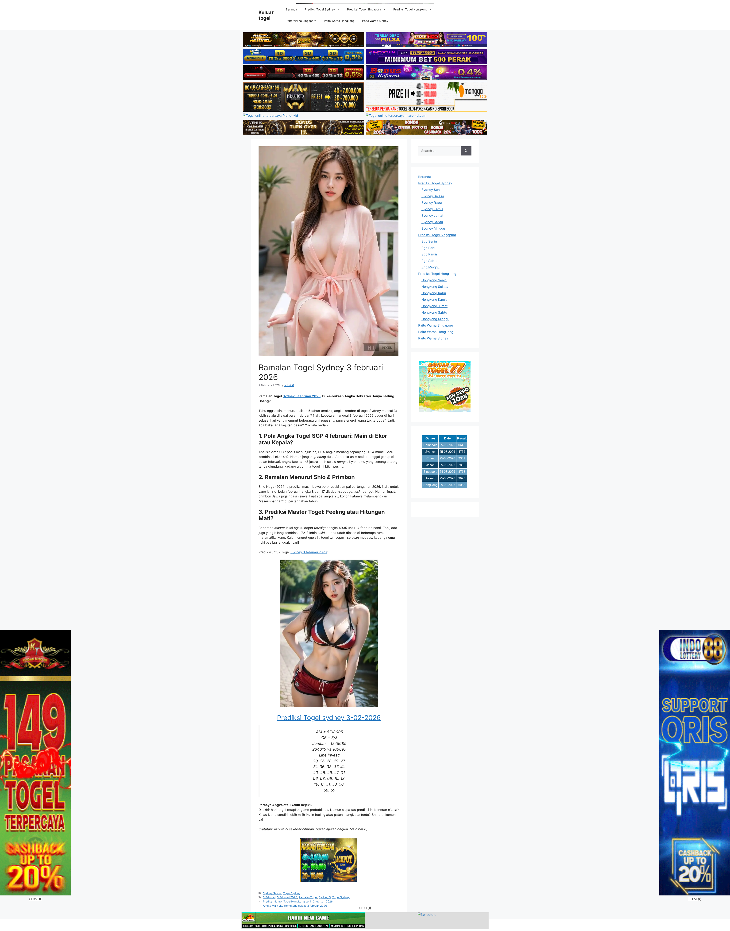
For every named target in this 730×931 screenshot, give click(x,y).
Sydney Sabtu (432, 222)
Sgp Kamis (429, 254)
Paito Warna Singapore (301, 21)
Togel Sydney (291, 893)
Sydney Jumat (432, 215)
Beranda (291, 9)
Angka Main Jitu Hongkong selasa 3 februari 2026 (295, 905)
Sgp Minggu (430, 267)
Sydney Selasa (272, 893)
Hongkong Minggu (435, 319)
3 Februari (269, 897)
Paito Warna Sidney (375, 21)
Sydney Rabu (431, 203)
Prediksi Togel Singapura (364, 9)
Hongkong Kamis (434, 299)
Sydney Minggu (433, 228)
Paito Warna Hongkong (339, 21)
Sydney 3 (325, 897)
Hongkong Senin (434, 280)
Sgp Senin (429, 241)
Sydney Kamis (432, 209)
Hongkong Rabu (433, 293)
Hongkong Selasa (434, 287)
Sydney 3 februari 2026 (302, 396)
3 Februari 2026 (287, 897)
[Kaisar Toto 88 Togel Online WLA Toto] (35, 894)
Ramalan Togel (308, 897)
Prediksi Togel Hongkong (410, 9)
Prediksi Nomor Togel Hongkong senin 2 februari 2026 (298, 901)
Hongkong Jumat (434, 306)
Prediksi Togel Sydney (320, 9)
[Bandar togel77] (445, 411)
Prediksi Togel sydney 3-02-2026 (329, 718)
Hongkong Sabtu (434, 312)
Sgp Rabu (428, 248)
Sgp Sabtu (429, 261)
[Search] (466, 150)
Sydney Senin (431, 190)
